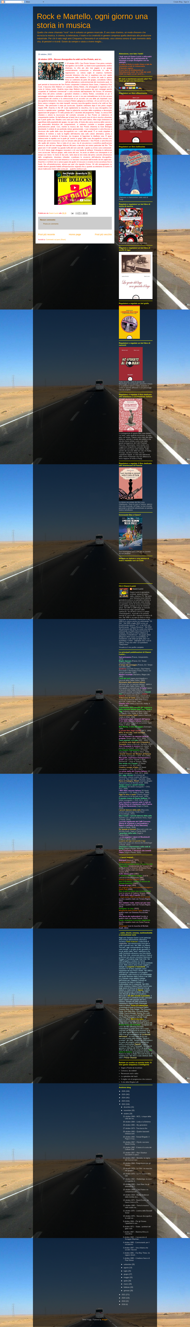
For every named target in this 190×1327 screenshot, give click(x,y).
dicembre (127, 1107)
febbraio (127, 1287)
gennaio (127, 1291)
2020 (124, 1298)
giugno (126, 1274)
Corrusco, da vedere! (129, 1071)
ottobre (126, 1114)
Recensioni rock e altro (129, 1073)
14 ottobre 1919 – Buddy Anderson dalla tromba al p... (136, 1196)
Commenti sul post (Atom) (56, 240)
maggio (127, 1277)
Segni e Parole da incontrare (131, 1068)
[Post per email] (72, 213)
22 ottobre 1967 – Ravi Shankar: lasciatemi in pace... (135, 1154)
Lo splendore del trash (129, 1076)
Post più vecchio (103, 234)
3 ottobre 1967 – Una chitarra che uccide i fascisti (135, 1249)
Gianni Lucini (137, 589)
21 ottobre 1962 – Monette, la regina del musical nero (136, 1159)
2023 (124, 1101)
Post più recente (46, 234)
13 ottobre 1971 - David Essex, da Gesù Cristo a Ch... (136, 1201)
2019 (124, 1301)
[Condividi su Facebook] (84, 213)
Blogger (104, 1320)
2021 (124, 1295)
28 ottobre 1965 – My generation (135, 1125)
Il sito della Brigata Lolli (129, 1082)
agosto (126, 1268)
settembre (128, 1264)
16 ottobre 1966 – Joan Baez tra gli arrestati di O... (136, 1185)
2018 (124, 1304)
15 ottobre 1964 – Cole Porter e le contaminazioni (135, 1191)
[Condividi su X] (81, 213)
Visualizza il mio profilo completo (131, 647)
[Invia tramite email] (76, 213)
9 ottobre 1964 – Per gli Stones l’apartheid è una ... (134, 1222)
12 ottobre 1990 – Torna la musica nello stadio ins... (136, 1206)
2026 (124, 1091)
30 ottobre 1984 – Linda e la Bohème (137, 1122)
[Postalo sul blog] (79, 213)
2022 (124, 1104)
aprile (126, 1281)
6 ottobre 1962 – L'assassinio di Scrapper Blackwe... (135, 1238)
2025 (124, 1094)
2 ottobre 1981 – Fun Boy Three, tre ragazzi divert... (136, 1254)
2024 (124, 1098)
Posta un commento (50, 224)
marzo (126, 1284)
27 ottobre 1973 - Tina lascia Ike (135, 1128)
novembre (128, 1110)
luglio (126, 1271)
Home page (75, 234)
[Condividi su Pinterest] (86, 213)
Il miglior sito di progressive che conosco (136, 1079)
